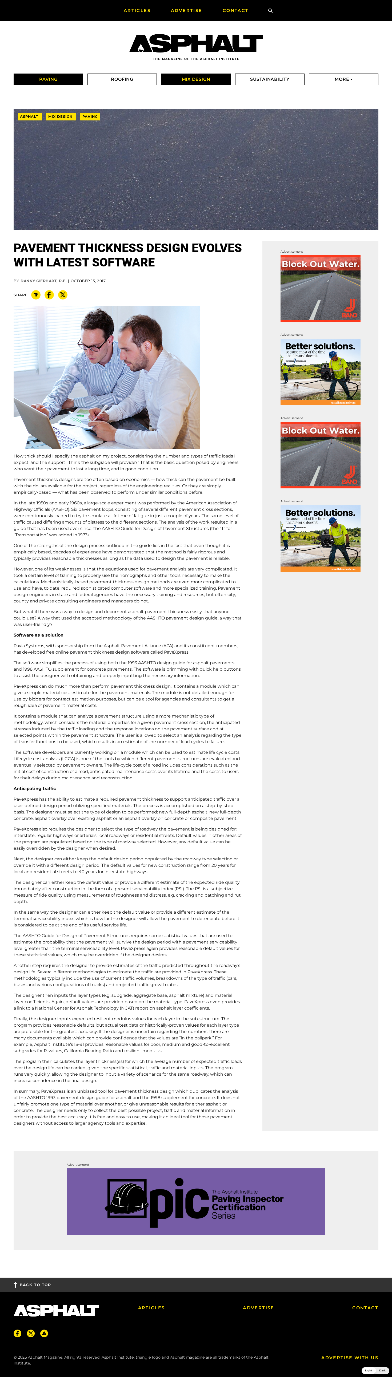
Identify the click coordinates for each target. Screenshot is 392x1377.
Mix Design (61, 117)
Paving (90, 117)
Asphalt (30, 117)
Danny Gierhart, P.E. (44, 281)
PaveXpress (176, 652)
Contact (365, 1307)
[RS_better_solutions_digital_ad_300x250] (321, 371)
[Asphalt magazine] (196, 47)
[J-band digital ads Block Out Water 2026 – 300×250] (321, 288)
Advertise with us (349, 1357)
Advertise (258, 1307)
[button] (375, 1370)
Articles (151, 1307)
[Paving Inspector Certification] (196, 1201)
